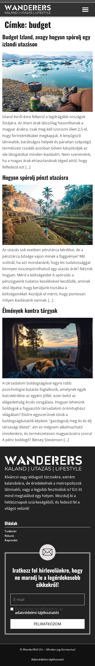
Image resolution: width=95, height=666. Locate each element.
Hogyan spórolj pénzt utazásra (35, 177)
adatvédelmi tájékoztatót (37, 612)
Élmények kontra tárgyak (29, 310)
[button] (85, 9)
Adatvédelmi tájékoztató (47, 659)
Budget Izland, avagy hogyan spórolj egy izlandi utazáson (46, 40)
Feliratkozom (47, 623)
